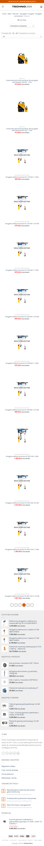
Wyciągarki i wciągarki (27, 14)
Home (4, 14)
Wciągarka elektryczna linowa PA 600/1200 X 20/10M (22, 596)
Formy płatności (8, 774)
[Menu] (3, 6)
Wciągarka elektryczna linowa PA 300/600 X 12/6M (22, 363)
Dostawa (5, 840)
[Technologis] (22, 6)
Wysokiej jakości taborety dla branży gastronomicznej (21, 791)
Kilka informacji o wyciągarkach (19, 805)
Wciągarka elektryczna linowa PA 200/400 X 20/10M (22, 317)
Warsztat (15, 14)
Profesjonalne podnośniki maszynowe (21, 798)
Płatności (13, 840)
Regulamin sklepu (8, 766)
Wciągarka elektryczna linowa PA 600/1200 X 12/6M (22, 549)
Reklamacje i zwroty (9, 778)
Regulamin (38, 840)
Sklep (9, 14)
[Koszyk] (41, 6)
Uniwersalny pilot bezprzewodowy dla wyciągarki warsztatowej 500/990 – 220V (22, 81)
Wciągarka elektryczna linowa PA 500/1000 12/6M (22, 456)
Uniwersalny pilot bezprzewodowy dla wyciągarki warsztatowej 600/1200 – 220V (22, 129)
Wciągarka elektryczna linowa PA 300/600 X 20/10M (22, 410)
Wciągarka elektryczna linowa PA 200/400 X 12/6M (22, 270)
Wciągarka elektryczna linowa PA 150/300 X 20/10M (22, 224)
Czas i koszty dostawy (10, 770)
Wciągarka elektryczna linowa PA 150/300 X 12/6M (22, 177)
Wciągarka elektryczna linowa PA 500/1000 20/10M (22, 503)
